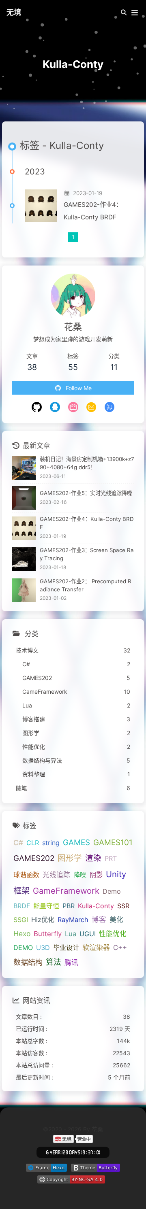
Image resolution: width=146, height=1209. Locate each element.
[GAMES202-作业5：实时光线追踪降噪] (24, 498)
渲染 (93, 858)
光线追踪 (56, 875)
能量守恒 (46, 906)
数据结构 (28, 962)
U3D (43, 947)
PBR (68, 906)
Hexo (21, 933)
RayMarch (73, 920)
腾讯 (71, 962)
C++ (120, 947)
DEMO (23, 947)
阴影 (96, 875)
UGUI (87, 934)
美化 (116, 920)
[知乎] (110, 408)
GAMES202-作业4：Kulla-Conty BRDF (93, 211)
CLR (32, 843)
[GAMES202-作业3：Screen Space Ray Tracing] (24, 559)
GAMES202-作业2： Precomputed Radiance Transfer (85, 585)
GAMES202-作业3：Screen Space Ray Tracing (87, 554)
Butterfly (48, 934)
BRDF (21, 906)
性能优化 (113, 934)
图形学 (70, 858)
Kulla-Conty (96, 906)
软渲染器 (96, 947)
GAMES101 (113, 842)
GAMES (76, 842)
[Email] (91, 408)
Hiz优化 (42, 920)
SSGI (20, 920)
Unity (116, 874)
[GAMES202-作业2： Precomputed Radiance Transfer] (24, 590)
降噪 (79, 875)
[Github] (37, 408)
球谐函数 (26, 875)
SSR (123, 906)
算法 (53, 962)
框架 (21, 891)
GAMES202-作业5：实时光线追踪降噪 (86, 493)
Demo (112, 891)
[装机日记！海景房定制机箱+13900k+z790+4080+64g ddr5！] (24, 468)
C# (18, 842)
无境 (13, 12)
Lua (70, 934)
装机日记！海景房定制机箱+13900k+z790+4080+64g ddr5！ (87, 463)
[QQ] (55, 408)
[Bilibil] (73, 408)
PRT (111, 858)
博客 (99, 919)
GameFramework (66, 891)
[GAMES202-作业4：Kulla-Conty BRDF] (41, 205)
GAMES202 (33, 858)
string (51, 843)
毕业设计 (66, 947)
